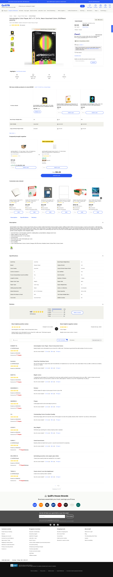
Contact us (4, 548)
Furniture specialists (33, 548)
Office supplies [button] (61, 10)
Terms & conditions (34, 570)
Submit (93, 62)
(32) (65, 309)
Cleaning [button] (82, 10)
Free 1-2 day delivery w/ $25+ (82, 41)
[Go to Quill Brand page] (35, 505)
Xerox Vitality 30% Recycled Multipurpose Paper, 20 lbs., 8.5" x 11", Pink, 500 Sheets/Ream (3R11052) (95, 200)
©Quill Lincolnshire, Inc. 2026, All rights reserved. (27, 566)
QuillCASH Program (33, 536)
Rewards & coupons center (63, 540)
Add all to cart (56, 175)
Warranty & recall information (8, 544)
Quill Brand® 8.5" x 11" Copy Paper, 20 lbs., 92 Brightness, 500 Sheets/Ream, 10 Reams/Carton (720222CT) (23, 152)
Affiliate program (33, 555)
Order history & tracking (7, 531)
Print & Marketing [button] (51, 10)
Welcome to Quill (88, 531)
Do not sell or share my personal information (75, 570)
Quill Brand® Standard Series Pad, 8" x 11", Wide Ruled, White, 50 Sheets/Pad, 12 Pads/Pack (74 (54, 152)
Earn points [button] (98, 19)
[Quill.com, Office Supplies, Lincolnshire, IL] (14, 565)
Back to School (33, 10)
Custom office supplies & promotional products (39, 542)
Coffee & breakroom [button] (72, 10)
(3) (64, 310)
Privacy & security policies (7, 546)
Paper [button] (96, 10)
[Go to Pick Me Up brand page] (47, 505)
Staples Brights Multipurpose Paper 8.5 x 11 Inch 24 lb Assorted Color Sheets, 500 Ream (67, 104)
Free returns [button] (79, 52)
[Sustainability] (12, 248)
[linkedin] (54, 525)
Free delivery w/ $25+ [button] (94, 209)
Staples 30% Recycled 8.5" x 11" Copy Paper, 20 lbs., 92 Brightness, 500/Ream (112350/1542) (32, 200)
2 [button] (57, 485)
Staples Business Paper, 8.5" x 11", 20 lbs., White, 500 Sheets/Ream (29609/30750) (16, 200)
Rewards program (33, 533)
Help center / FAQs (6, 540)
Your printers (60, 536)
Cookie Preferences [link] (60, 570)
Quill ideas (31, 553)
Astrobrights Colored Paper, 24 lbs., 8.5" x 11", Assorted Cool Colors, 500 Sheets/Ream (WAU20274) (92, 105)
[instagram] (50, 525)
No (52, 351)
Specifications (24, 217)
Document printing (33, 544)
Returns (3, 533)
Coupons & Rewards (13, 10)
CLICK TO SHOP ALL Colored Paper (42, 87)
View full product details (21, 71)
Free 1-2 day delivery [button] (46, 209)
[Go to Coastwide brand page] (41, 505)
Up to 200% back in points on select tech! (56, 1)
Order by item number (62, 538)
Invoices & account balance (8, 538)
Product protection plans (34, 551)
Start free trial (98, 34)
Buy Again (26, 10)
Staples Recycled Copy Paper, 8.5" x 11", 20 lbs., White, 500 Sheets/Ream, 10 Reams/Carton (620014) (79, 200)
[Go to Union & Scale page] (72, 505)
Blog (86, 533)
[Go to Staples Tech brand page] (66, 505)
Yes (47, 351)
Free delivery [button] (76, 209)
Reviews (34, 217)
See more (12, 133)
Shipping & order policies (7, 542)
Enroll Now (85, 27)
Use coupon (70, 516)
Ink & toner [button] (89, 10)
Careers (86, 538)
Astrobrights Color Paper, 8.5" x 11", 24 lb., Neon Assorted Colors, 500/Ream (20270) (43, 106)
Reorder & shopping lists (62, 531)
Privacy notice (42, 570)
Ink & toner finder (61, 533)
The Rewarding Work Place (91, 536)
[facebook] (58, 525)
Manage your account (6, 536)
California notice (51, 570)
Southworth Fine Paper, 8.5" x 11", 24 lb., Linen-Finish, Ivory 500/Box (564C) (47, 200)
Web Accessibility (89, 540)
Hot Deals (21, 10)
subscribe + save (42, 10)
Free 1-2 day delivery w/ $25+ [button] (16, 209)
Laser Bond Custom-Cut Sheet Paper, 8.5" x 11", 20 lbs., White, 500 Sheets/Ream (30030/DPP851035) (64, 200)
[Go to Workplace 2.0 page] (78, 505)
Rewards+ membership (34, 531)
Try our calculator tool (82, 37)
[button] (82, 6)
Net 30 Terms (32, 540)
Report (58, 351)
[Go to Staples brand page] (59, 505)
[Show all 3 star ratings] (57, 312)
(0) (64, 312)
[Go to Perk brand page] (53, 505)
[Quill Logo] (6, 5)
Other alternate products (93, 48)
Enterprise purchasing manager (36, 546)
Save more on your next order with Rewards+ (18, 1)
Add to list (78, 55)
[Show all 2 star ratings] (57, 314)
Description (13, 217)
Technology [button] (103, 10)
